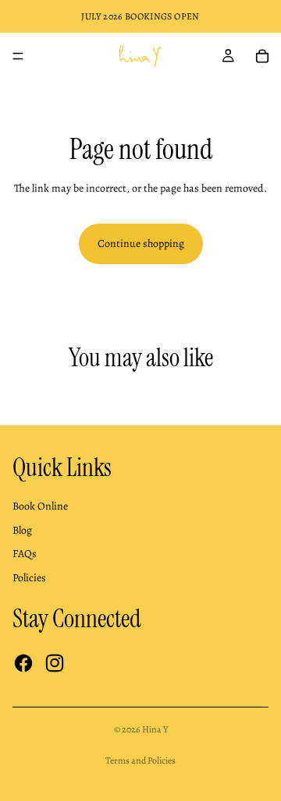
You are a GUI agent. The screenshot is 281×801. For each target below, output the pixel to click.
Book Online (40, 506)
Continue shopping (141, 243)
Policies (29, 577)
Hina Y (155, 729)
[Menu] (18, 56)
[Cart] (262, 56)
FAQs (24, 553)
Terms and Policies (140, 760)
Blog (22, 530)
